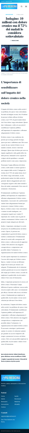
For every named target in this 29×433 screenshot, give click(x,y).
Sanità (16, 396)
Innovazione (9, 14)
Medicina (17, 401)
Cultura (3, 407)
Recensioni (18, 399)
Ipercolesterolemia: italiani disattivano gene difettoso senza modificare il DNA (13, 355)
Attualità (17, 404)
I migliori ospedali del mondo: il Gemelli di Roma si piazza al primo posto (14, 360)
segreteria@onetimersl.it (8, 416)
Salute (3, 399)
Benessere (4, 401)
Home (3, 396)
